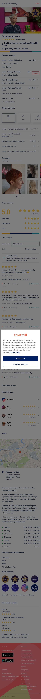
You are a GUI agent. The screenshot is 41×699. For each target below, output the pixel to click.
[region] (20, 349)
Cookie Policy (15, 352)
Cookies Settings (20, 364)
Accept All (20, 358)
